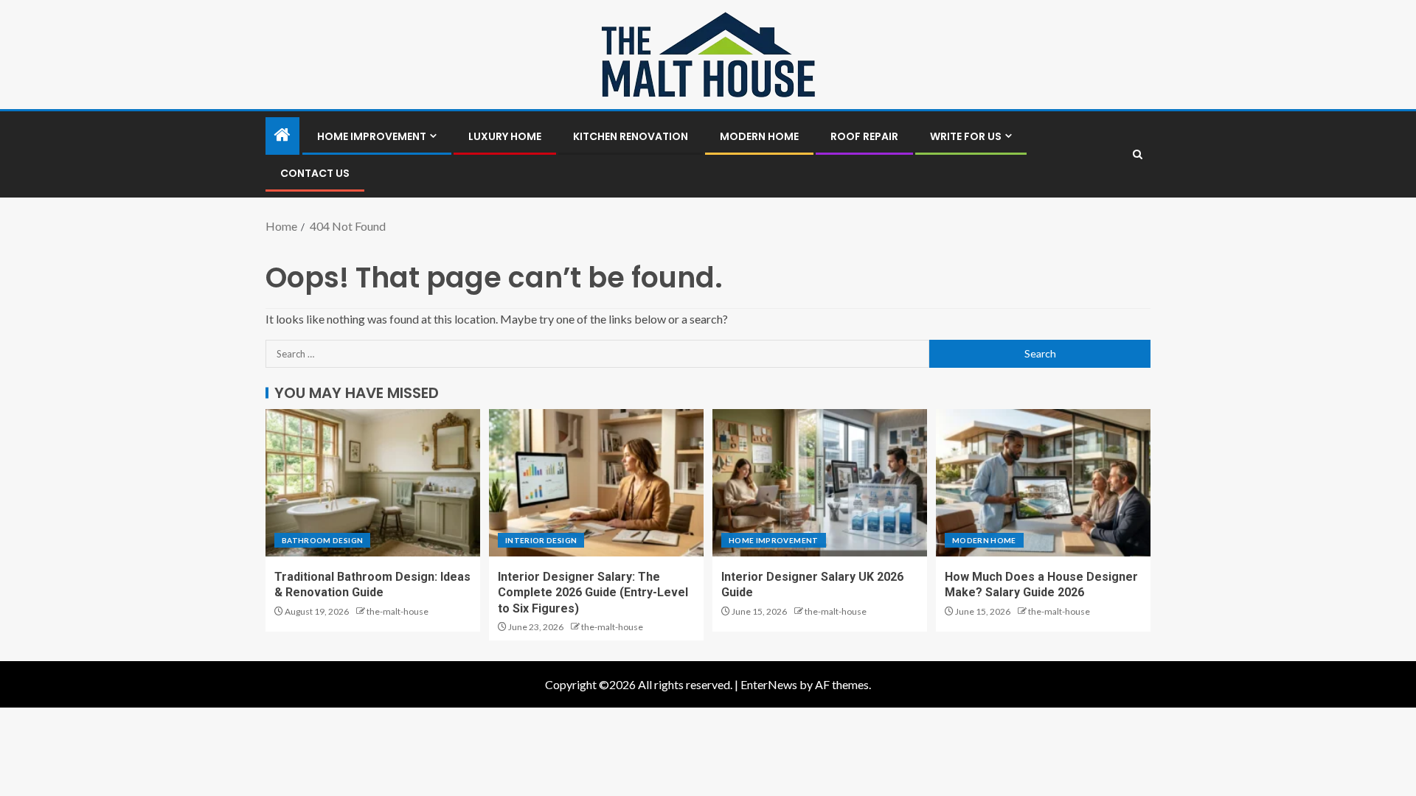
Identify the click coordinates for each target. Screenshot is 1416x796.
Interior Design (541, 540)
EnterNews (768, 684)
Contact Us (315, 173)
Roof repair (864, 136)
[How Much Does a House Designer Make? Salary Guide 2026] (1043, 482)
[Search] (1137, 154)
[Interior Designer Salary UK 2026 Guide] (819, 482)
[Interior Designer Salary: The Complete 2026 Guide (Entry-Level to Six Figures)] (596, 482)
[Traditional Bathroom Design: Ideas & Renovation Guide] (373, 482)
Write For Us (966, 136)
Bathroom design (322, 540)
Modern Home (759, 136)
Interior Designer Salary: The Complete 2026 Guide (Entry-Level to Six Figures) (593, 592)
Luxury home (504, 136)
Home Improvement (371, 136)
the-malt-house (397, 611)
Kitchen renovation (630, 136)
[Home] (282, 135)
